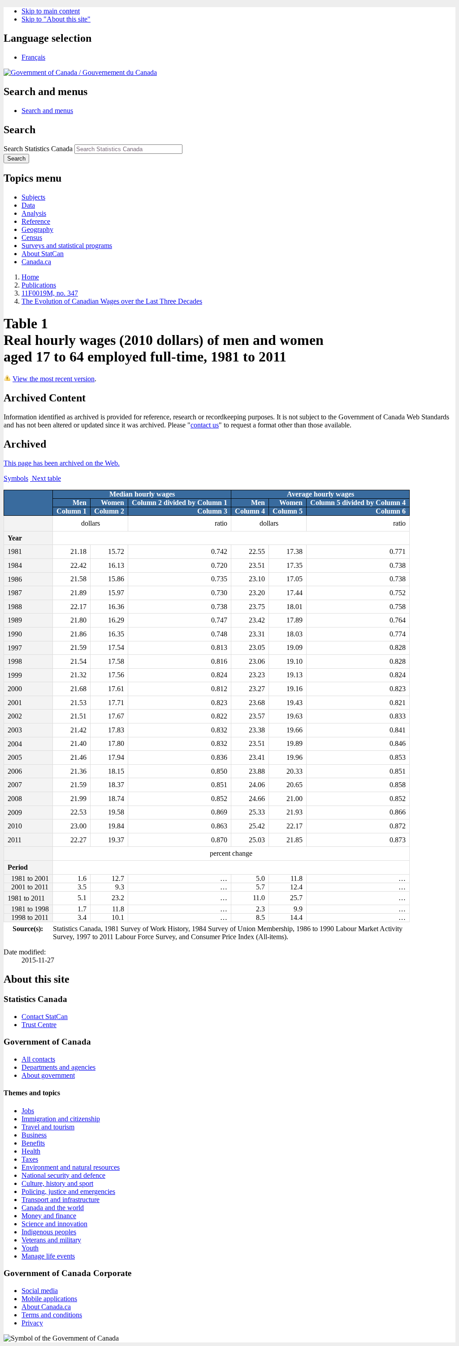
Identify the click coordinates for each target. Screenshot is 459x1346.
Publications (39, 285)
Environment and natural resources (71, 1167)
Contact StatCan (45, 1016)
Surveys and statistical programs (67, 245)
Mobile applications (49, 1298)
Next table (45, 478)
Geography (37, 229)
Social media (40, 1290)
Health (31, 1151)
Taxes (30, 1159)
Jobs (28, 1111)
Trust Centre (39, 1024)
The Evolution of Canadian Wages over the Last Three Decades (112, 301)
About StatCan (43, 253)
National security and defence (63, 1175)
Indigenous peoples (49, 1232)
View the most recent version (54, 379)
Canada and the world (53, 1207)
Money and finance (49, 1216)
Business (34, 1135)
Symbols (16, 478)
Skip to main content (51, 11)
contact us (205, 425)
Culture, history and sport (57, 1183)
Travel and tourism (48, 1127)
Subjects (33, 197)
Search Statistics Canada (38, 148)
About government (48, 1075)
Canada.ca (36, 262)
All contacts (38, 1059)
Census (32, 237)
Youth (30, 1248)
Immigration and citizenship (61, 1119)
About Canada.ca (46, 1307)
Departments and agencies (58, 1067)
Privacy (32, 1323)
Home (30, 277)
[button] (47, 110)
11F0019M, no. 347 (50, 293)
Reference (36, 221)
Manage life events (48, 1256)
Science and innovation (54, 1224)
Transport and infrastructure (61, 1199)
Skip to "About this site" (56, 19)
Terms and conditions (52, 1315)
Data (28, 205)
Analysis (34, 213)
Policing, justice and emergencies (68, 1191)
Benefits (33, 1143)
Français (33, 57)
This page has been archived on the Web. (62, 463)
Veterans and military (51, 1240)
